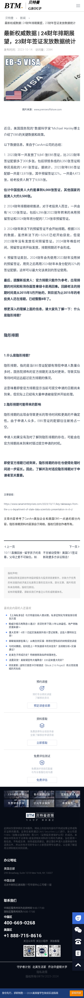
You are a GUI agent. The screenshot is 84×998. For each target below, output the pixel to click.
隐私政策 (42, 971)
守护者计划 (23, 966)
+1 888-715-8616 (23, 935)
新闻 (23, 17)
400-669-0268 (19, 923)
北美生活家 (39, 966)
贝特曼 (9, 17)
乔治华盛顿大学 (57, 966)
